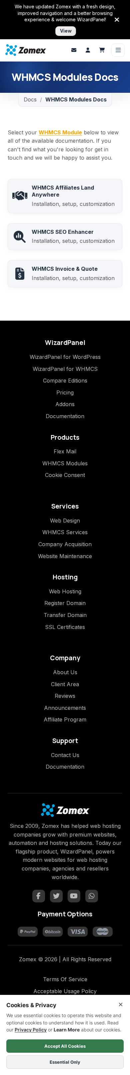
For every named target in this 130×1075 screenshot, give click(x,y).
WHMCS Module (60, 132)
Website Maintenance (65, 556)
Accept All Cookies (65, 1046)
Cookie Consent (65, 475)
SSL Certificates (65, 627)
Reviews (65, 695)
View (66, 31)
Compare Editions (65, 380)
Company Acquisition (65, 544)
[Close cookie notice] (121, 1004)
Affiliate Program (65, 719)
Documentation (65, 416)
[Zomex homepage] (25, 50)
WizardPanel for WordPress (65, 357)
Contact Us (65, 755)
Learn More (67, 1029)
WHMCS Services (65, 532)
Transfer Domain (65, 615)
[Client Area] (87, 50)
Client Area (65, 684)
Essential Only (65, 1062)
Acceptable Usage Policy (65, 991)
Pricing (65, 392)
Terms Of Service (65, 979)
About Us (65, 672)
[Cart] (101, 50)
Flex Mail (65, 451)
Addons (65, 404)
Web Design (65, 520)
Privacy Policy (31, 1029)
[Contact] (73, 50)
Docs (30, 99)
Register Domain (65, 603)
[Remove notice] (117, 19)
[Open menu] (118, 50)
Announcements (65, 707)
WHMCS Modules (65, 463)
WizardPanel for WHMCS (65, 369)
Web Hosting (65, 591)
